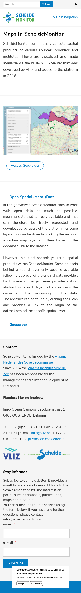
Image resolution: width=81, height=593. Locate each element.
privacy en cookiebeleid (46, 439)
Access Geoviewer (25, 165)
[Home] (18, 17)
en (75, 4)
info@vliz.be (41, 433)
